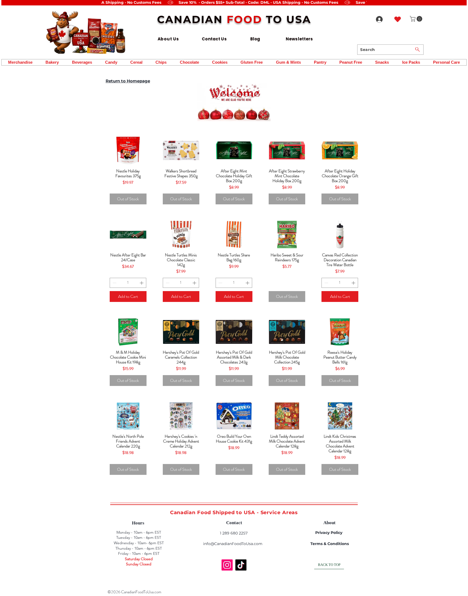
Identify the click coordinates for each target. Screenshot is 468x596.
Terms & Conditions (329, 543)
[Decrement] (113, 283)
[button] (417, 19)
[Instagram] (227, 565)
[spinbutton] (128, 283)
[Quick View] (128, 150)
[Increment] (142, 283)
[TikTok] (240, 565)
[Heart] (397, 19)
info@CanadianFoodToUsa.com (232, 543)
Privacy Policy (328, 532)
